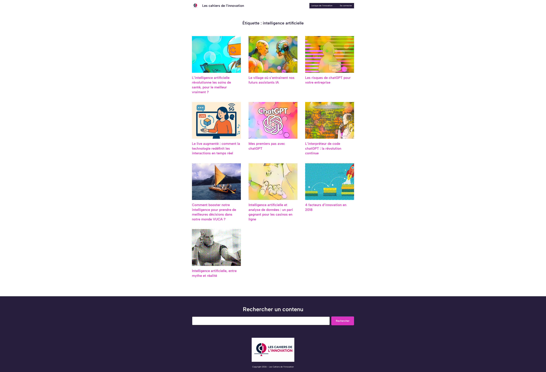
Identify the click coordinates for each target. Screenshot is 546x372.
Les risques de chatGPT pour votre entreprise (328, 80)
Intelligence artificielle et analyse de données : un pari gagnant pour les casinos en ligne (271, 212)
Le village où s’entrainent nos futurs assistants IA (271, 80)
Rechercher (342, 320)
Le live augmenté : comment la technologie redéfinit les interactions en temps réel (216, 148)
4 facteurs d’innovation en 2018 (325, 207)
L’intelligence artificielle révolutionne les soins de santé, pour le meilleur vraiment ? (211, 85)
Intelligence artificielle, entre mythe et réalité (214, 273)
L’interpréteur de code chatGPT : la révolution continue (323, 148)
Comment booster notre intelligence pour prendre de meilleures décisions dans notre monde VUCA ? (214, 212)
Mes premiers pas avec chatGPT (267, 146)
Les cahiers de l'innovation (223, 6)
